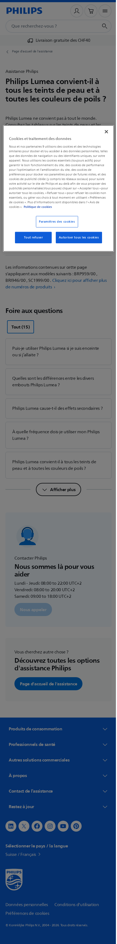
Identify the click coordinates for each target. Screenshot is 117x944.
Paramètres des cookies (55, 221)
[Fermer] (103, 132)
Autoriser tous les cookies (77, 237)
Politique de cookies (82, 207)
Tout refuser (31, 237)
